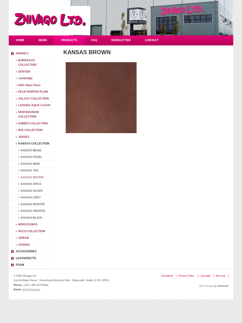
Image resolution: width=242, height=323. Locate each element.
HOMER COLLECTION (33, 123)
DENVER (24, 71)
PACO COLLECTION (31, 231)
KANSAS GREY (31, 197)
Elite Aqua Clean (29, 85)
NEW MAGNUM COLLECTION (28, 114)
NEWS (43, 40)
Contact (152, 40)
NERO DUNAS (28, 224)
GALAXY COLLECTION (33, 98)
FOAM (20, 264)
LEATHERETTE (26, 258)
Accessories (26, 251)
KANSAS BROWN (32, 177)
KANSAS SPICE (31, 184)
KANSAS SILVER (32, 190)
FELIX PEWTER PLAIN (33, 91)
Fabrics (22, 53)
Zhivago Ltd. (49, 20)
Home (20, 40)
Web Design (206, 285)
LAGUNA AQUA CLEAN (34, 105)
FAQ (94, 40)
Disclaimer (167, 275)
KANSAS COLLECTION (33, 143)
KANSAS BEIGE (31, 150)
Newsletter (121, 40)
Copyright (205, 275)
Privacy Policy (186, 275)
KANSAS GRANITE (33, 211)
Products (69, 40)
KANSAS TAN (29, 170)
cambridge (25, 78)
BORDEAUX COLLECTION (27, 63)
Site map (220, 275)
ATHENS (24, 244)
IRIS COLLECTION (30, 130)
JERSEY (24, 137)
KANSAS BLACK (31, 217)
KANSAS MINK (30, 164)
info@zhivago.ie (31, 289)
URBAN (23, 238)
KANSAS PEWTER (33, 204)
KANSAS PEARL (31, 157)
